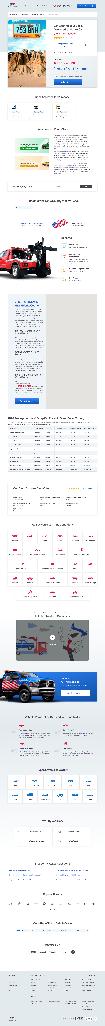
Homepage (10, 979)
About (33, 6)
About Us (10, 993)
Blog (9, 990)
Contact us (45, 6)
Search (85, 186)
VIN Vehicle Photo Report (71, 1001)
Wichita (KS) (51, 988)
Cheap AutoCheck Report (54, 1001)
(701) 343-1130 (64, 6)
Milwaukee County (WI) (88, 982)
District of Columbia (36, 979)
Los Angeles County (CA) (88, 988)
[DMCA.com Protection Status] (88, 1019)
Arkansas (33, 982)
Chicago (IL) (51, 979)
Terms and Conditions (27, 1021)
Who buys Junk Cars (12, 985)
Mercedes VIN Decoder (88, 1001)
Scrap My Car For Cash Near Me (66, 166)
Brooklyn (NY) (51, 990)
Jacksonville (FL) (52, 982)
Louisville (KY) (68, 985)
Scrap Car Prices (12, 982)
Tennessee (33, 985)
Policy (33, 1021)
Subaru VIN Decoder (87, 1006)
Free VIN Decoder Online (71, 1004)
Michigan (33, 988)
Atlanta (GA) (68, 982)
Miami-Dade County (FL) (88, 985)
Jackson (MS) (68, 990)
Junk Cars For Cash (71, 159)
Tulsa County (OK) (87, 990)
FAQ (38, 6)
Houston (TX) (68, 988)
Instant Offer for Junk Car (37, 1001)
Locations (25, 6)
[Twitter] (95, 1019)
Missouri (33, 990)
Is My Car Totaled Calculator (38, 1004)
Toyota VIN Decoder (87, 1009)
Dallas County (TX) (87, 979)
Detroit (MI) (68, 979)
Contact (10, 996)
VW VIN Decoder (86, 1004)
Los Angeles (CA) (52, 985)
